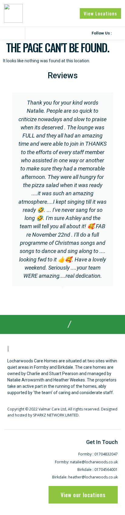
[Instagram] (117, 33)
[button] (7, 33)
